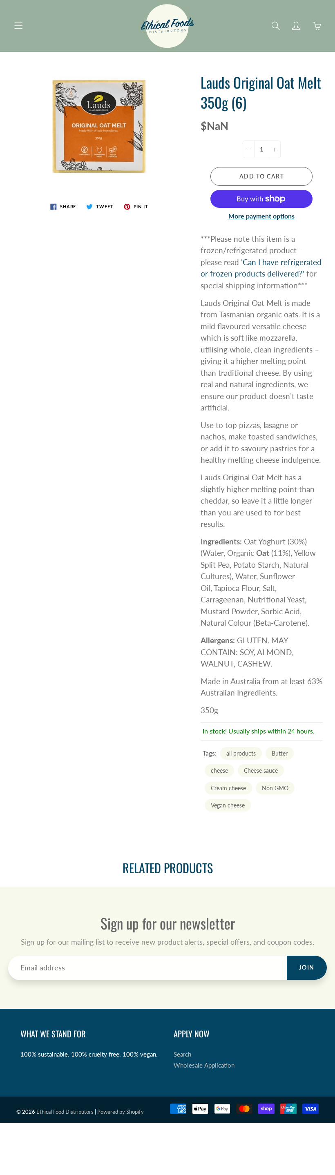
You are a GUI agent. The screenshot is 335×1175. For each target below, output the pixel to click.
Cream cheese (228, 788)
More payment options (261, 216)
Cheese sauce (261, 770)
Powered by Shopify (120, 1111)
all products (241, 753)
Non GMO (275, 788)
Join (307, 967)
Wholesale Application (204, 1065)
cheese (219, 770)
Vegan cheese (228, 805)
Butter (280, 753)
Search (182, 1054)
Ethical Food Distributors (65, 1111)
